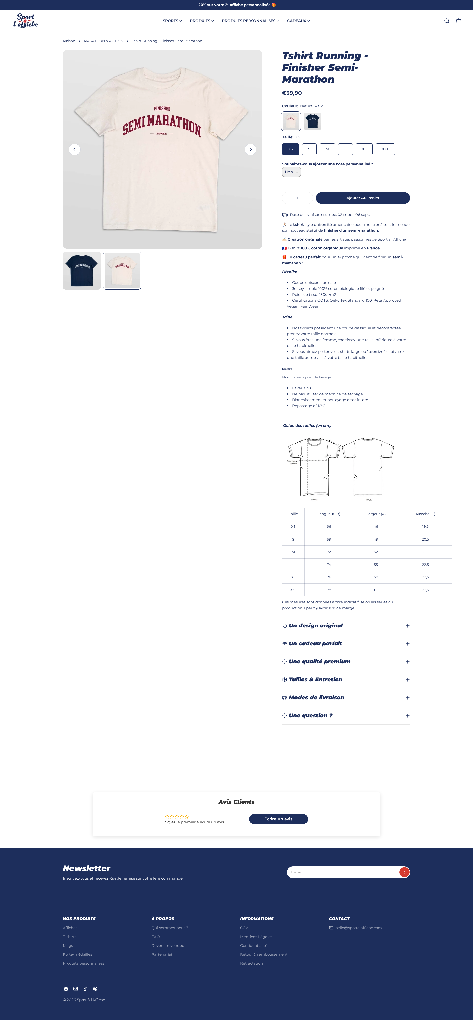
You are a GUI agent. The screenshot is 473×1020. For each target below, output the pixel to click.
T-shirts (69, 936)
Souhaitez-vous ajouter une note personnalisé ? (327, 164)
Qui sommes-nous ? (170, 927)
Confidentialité (253, 945)
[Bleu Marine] (312, 121)
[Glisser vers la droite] (250, 149)
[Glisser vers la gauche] (75, 149)
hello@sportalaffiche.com (358, 927)
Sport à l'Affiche (91, 999)
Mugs (68, 945)
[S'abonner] (404, 872)
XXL (385, 149)
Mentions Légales (256, 936)
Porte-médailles (77, 954)
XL (364, 149)
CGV (244, 927)
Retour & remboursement (263, 954)
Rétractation (251, 963)
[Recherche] (447, 21)
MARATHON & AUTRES (103, 41)
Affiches (70, 927)
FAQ (156, 936)
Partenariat (162, 954)
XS (290, 149)
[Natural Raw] (291, 121)
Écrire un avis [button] (278, 819)
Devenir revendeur (169, 945)
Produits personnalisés (83, 963)
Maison (69, 41)
